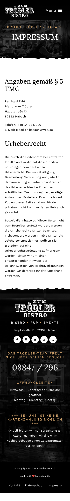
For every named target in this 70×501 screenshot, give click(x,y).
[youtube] (35, 339)
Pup (34, 322)
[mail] (44, 339)
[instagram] (26, 339)
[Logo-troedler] (19, 6)
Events (51, 322)
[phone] (53, 339)
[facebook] (17, 339)
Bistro (18, 322)
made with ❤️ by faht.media (35, 476)
